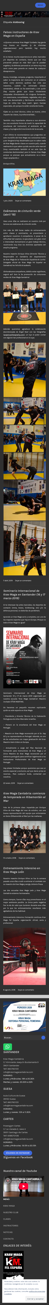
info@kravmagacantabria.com (18, 1072)
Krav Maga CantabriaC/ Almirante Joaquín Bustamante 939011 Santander (21, 1062)
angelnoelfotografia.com (14, 335)
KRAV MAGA (9, 1205)
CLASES (7, 1219)
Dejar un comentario (23, 201)
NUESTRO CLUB (10, 1212)
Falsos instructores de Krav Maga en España (21, 34)
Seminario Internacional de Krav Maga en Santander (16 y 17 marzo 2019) (24, 594)
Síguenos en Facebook (18, 1157)
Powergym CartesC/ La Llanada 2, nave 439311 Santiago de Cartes (15, 1129)
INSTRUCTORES (10, 1225)
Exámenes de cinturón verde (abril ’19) (22, 212)
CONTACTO (8, 1238)
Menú (40, 5)
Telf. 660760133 (11, 1068)
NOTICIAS (8, 1232)
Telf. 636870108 (11, 1135)
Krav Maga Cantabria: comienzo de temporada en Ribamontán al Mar (24, 797)
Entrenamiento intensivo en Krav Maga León (21, 870)
